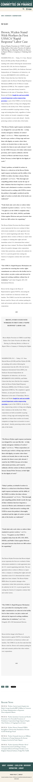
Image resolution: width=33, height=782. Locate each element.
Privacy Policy (13, 774)
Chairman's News (16, 15)
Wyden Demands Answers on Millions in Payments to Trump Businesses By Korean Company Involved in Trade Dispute (15, 738)
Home (2, 15)
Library (21, 768)
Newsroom (27, 765)
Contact (21, 774)
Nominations (13, 768)
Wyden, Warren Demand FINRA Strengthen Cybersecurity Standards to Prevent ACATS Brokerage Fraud (15, 729)
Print (3, 686)
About (4, 765)
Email (7, 686)
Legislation (19, 765)
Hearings (10, 765)
